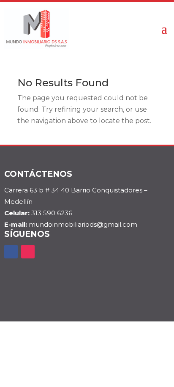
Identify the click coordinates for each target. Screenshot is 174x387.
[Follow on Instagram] (28, 251)
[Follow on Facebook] (11, 251)
